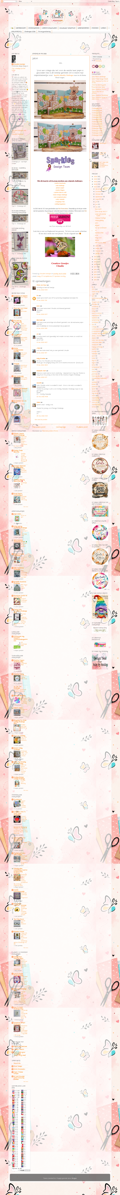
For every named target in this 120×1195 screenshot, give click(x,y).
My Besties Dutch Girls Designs (19, 854)
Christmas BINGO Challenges (19, 1023)
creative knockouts (60, 183)
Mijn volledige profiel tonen (18, 69)
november (98, 191)
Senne (97, 240)
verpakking (95, 400)
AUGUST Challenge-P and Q (24, 600)
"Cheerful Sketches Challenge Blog (20, 466)
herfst (94, 349)
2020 (95, 259)
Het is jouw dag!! (100, 243)
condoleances (96, 331)
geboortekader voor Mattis (24, 339)
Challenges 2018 (97, 119)
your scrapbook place (60, 197)
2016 (95, 269)
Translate (99, 61)
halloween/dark (97, 342)
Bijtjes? (97, 225)
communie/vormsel (98, 329)
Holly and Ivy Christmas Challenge (20, 527)
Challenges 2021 (97, 126)
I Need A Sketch (19, 1049)
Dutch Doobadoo (19, 1069)
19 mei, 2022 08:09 (42, 365)
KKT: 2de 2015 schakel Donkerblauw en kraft (104, 164)
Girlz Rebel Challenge (99, 77)
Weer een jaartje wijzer (100, 214)
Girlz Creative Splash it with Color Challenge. (24, 327)
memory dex (96, 376)
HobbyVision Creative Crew (18, 957)
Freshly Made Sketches (18, 451)
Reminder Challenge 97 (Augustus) (24, 895)
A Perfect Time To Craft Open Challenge (20, 813)
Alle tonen (25, 426)
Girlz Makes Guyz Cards (100, 79)
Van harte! (24, 297)
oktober (98, 194)
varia (93, 396)
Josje (38, 348)
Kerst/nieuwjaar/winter (99, 298)
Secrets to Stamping (20, 827)
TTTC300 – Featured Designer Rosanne (20, 690)
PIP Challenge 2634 (24, 644)
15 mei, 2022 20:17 (42, 314)
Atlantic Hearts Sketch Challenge (19, 434)
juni (96, 204)
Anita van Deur (41, 285)
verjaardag (95, 398)
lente (93, 365)
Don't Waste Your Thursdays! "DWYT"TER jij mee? (20, 1053)
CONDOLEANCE (33, 28)
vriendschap (96, 405)
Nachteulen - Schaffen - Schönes (20, 904)
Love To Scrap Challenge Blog (18, 974)
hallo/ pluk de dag (98, 340)
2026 (95, 177)
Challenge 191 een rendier (24, 544)
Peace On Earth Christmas (19, 554)
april (97, 246)
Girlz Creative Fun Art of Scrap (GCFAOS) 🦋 (19, 839)
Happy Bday (99, 220)
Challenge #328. (24, 664)
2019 (95, 262)
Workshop (95, 306)
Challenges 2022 (97, 128)
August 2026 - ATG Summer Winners (23, 804)
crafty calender (60, 199)
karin (38, 306)
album (94, 309)
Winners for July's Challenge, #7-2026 (24, 818)
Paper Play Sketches (20, 1046)
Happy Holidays (100, 218)
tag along (95, 393)
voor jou (94, 402)
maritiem (95, 374)
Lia (37, 334)
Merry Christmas (24, 417)
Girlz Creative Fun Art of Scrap (100, 82)
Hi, (96, 230)
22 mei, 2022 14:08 (42, 397)
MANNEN (95, 28)
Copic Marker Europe (18, 1072)
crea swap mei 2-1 (101, 211)
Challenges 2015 (97, 113)
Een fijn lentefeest (100, 228)
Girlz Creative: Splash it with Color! (99, 98)
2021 (95, 257)
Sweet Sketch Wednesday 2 (18, 494)
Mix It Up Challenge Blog (20, 989)
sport (94, 389)
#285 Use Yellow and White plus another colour (24, 769)
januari (97, 253)
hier (67, 213)
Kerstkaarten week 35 (24, 366)
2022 (95, 187)
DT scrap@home (46, 276)
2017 (95, 267)
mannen (94, 372)
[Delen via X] (75, 274)
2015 (95, 272)
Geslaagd (103, 143)
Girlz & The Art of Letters (98, 92)
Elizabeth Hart (41, 371)
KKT (93, 296)
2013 (95, 277)
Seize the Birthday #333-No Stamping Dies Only (24, 700)
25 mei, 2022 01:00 (42, 416)
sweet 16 (94, 391)
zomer (94, 407)
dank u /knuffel (97, 336)
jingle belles (17, 514)
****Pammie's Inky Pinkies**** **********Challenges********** (21, 639)
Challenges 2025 (97, 135)
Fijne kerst (98, 209)
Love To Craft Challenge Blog (18, 1008)
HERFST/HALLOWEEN (49, 28)
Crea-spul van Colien (20, 308)
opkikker (94, 382)
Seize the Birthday (20, 696)
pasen (94, 384)
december (99, 189)
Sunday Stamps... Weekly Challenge (19, 778)
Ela (38, 296)
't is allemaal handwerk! (17, 335)
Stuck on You (23, 516)
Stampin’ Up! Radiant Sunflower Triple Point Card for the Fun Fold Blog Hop (20, 831)
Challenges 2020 (97, 124)
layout (94, 363)
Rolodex (94, 304)
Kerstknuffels (99, 233)
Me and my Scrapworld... (18, 321)
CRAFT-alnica (18, 708)
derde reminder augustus (24, 470)
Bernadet (40, 320)
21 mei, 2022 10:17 (42, 377)
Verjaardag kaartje (24, 391)
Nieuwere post (38, 427)
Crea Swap (95, 292)
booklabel (95, 322)
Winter (23, 404)
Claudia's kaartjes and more (19, 131)
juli (96, 202)
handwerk (95, 345)
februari (98, 251)
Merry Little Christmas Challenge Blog (20, 611)
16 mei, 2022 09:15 (42, 328)
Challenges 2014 (97, 111)
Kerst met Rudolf (103, 153)
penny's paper (60, 188)
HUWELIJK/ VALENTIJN (67, 28)
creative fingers (60, 190)
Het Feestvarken (63, 208)
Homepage (61, 427)
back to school (97, 313)
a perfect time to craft (60, 192)
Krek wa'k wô (18, 415)
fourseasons (18, 799)
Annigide (16, 364)
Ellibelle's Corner (19, 931)
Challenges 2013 (97, 108)
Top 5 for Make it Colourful (24, 738)
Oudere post (82, 427)
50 (92, 287)
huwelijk (94, 351)
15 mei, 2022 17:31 (42, 300)
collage (94, 327)
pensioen (95, 387)
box (93, 324)
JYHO (94, 294)
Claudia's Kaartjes (17, 134)
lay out (94, 360)
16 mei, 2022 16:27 (42, 342)
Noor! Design (18, 1066)
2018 (95, 264)
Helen (38, 402)
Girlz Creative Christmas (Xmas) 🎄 (20, 541)
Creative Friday (19, 674)
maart (97, 248)
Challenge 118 (24, 483)
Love (96, 235)
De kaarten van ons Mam (20, 401)
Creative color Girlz (98, 87)
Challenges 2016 (97, 115)
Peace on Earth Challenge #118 (24, 559)
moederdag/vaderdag (99, 378)
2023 (95, 184)
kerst (93, 356)
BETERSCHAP (21, 28)
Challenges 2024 (97, 133)
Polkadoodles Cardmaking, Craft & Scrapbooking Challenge (20, 871)
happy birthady (97, 347)
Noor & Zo (17, 1063)
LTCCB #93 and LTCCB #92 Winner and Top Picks (24, 1014)
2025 (95, 179)
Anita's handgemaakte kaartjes (18, 350)
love (93, 369)
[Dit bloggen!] (73, 274)
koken (93, 358)
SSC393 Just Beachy (23, 781)
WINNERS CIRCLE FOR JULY (24, 498)
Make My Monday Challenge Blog (20, 762)
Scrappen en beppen (20, 296)
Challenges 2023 (97, 131)
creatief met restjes (98, 333)
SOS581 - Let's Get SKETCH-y (24, 726)
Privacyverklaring (44, 32)
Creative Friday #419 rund (24, 677)
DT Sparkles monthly (58, 276)
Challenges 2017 (97, 117)
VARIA (103, 28)
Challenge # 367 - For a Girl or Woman (24, 753)
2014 (95, 275)
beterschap (95, 320)
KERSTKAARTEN (83, 28)
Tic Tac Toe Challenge (17, 687)
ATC (93, 289)
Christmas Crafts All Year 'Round (20, 596)
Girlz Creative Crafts (99, 89)
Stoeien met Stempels (20, 388)
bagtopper (95, 315)
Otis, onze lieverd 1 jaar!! (24, 354)
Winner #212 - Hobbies (23, 922)
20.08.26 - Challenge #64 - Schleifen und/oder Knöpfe (24, 911)
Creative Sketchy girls (99, 85)
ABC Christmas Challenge (19, 568)
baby (38, 276)
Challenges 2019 (97, 122)
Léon (96, 223)
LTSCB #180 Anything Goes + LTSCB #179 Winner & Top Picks (24, 980)
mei (96, 207)
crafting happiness (60, 204)
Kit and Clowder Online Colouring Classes (19, 1078)
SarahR (39, 383)
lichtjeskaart (96, 367)
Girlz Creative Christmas (100, 95)
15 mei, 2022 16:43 (42, 290)
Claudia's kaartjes (19, 64)
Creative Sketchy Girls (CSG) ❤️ (19, 480)
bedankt (94, 318)
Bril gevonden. (24, 310)
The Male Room (19, 919)
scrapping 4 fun (60, 201)
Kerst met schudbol (24, 378)
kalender (94, 354)
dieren (94, 338)
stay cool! (98, 238)
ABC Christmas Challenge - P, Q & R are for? (24, 574)
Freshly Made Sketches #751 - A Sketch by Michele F (24, 457)
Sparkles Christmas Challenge (20, 582)
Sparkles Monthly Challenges (64, 75)
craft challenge (60, 185)
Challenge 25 (24, 843)
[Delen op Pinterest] (78, 274)
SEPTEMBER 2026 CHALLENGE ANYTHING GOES (24, 860)
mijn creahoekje (19, 376)
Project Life (95, 302)
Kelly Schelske (41, 358)
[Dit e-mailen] (71, 274)
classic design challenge (60, 194)
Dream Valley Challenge (18, 748)
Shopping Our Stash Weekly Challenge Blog (20, 721)
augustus (98, 199)
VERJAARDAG (16, 32)
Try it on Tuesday (19, 736)
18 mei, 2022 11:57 (42, 353)
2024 (96, 182)
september (99, 197)
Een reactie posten (41, 420)
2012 (95, 280)
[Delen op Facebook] (77, 274)
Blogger (74, 1178)
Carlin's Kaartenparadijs (19, 890)
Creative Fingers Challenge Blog (19, 661)
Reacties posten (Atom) (50, 431)
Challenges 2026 (29, 32)
